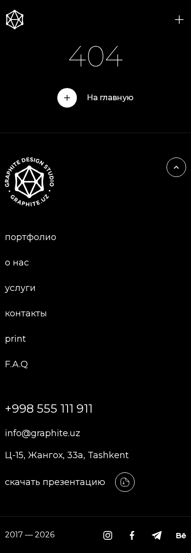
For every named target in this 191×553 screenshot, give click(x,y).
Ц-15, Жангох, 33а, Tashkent (67, 455)
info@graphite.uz (42, 433)
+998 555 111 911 (49, 408)
